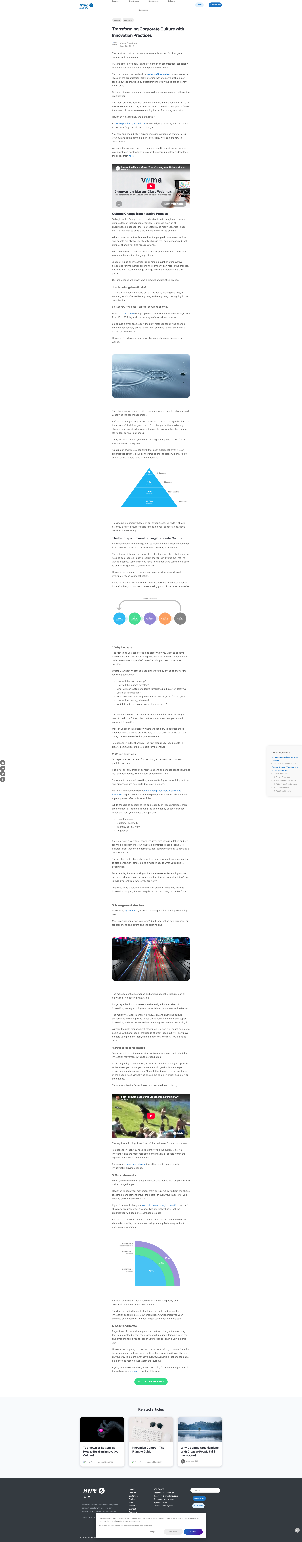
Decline (173, 1532)
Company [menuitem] (133, 1512)
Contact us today (90, 1517)
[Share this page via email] (2, 762)
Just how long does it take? (285, 763)
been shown (128, 313)
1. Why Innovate (280, 773)
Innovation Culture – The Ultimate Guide (148, 1449)
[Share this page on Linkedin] (2, 768)
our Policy (136, 1521)
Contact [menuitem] (132, 1509)
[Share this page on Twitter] (2, 773)
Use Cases (134, 1)
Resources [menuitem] (133, 1505)
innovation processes (155, 790)
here (131, 155)
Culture (117, 20)
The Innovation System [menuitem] (163, 1505)
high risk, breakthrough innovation (159, 1205)
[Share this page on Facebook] (2, 779)
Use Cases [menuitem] (159, 1489)
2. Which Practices (282, 777)
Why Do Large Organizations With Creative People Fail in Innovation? (199, 1451)
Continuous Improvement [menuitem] (164, 1499)
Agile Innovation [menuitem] (160, 1502)
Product (116, 1)
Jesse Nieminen (128, 43)
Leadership (128, 20)
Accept (193, 1532)
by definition (131, 910)
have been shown (135, 1164)
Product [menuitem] (132, 1493)
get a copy (136, 1371)
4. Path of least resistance (285, 784)
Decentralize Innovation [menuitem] (164, 1493)
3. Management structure (285, 780)
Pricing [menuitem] (132, 1499)
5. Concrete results (282, 787)
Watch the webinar (151, 1381)
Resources (143, 10)
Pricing (171, 1)
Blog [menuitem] (131, 1502)
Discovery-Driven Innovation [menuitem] (166, 1496)
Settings (152, 1532)
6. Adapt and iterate (282, 791)
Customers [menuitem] (133, 1496)
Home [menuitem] (131, 1489)
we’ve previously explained (130, 123)
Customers (153, 1)
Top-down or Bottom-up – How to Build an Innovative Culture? (100, 1451)
